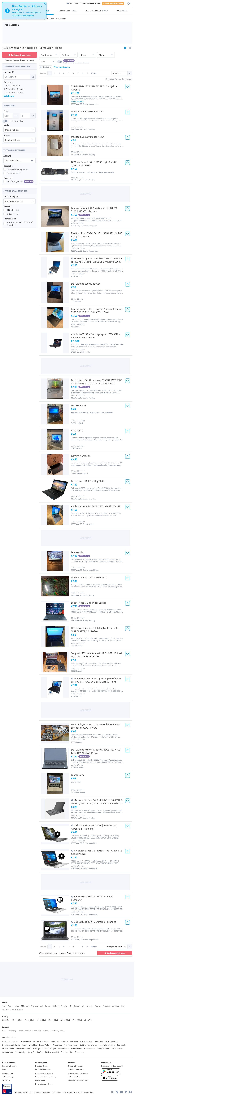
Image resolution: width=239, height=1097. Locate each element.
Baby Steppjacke (111, 1041)
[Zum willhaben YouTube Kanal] (121, 1092)
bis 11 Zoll (6, 1020)
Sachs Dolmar (117, 1048)
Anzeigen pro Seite (114, 946)
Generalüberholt (24, 1031)
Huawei (76, 1006)
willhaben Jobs (73, 1077)
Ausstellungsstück (57, 1031)
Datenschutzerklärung (43, 1084)
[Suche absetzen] (32, 76)
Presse (4, 1069)
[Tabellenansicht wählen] (130, 48)
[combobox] (17, 76)
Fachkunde (121, 1045)
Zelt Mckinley (20, 1052)
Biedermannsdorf (52, 1052)
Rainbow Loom (89, 1048)
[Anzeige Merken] (127, 87)
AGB (31, 1092)
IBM (83, 1006)
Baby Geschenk (104, 1048)
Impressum (57, 1092)
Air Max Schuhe (8, 1048)
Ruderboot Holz (67, 1052)
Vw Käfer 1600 (7, 1052)
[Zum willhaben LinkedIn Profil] (126, 1092)
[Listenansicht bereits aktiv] (125, 48)
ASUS (17, 1006)
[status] (24, 10)
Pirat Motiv (74, 1041)
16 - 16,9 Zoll (65, 1020)
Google (64, 1006)
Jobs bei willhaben (9, 1066)
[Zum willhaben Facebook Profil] (130, 1092)
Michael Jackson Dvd (41, 1041)
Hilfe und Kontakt (41, 1066)
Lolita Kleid (33, 1045)
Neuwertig (12, 1031)
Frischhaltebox (25, 1041)
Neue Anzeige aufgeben (114, 3)
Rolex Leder (79, 1052)
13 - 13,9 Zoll (29, 1020)
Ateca (24, 1045)
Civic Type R (37, 1048)
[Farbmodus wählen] (128, 3)
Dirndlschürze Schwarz (11, 1045)
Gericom (55, 1006)
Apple (10, 1006)
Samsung (115, 1006)
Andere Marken (17, 1009)
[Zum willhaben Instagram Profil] (112, 1092)
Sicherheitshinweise (43, 1069)
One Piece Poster (70, 1045)
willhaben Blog (7, 1077)
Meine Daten (40, 1080)
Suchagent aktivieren (21, 55)
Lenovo (89, 1006)
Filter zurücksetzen (62, 67)
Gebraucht (37, 1031)
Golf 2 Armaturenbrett (88, 1045)
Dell (41, 1006)
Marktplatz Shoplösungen (78, 1080)
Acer (4, 1006)
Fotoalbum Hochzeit (10, 1041)
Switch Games (76, 1048)
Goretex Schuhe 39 (23, 1048)
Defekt (45, 1031)
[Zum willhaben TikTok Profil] (117, 1092)
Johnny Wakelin (45, 1045)
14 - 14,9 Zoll (41, 1020)
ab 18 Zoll (88, 1020)
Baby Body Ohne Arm (59, 1041)
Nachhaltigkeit (7, 1073)
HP (70, 1006)
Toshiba (5, 1009)
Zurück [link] (43, 73)
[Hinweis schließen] (44, 4)
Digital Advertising (75, 1066)
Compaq (34, 1006)
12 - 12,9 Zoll (17, 1020)
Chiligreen (25, 1006)
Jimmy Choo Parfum (35, 1052)
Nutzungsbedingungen (44, 1073)
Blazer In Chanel (86, 1041)
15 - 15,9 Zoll (53, 1020)
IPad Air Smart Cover (107, 1045)
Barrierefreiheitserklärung (45, 1077)
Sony (123, 1006)
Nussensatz (57, 1045)
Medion (97, 1006)
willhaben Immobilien (76, 1069)
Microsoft (106, 1006)
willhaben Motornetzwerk (78, 1073)
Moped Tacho (63, 1048)
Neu (3, 1031)
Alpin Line (99, 1041)
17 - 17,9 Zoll (77, 1020)
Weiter (94, 73)
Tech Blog (6, 1080)
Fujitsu (47, 1006)
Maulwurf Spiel (50, 1048)
